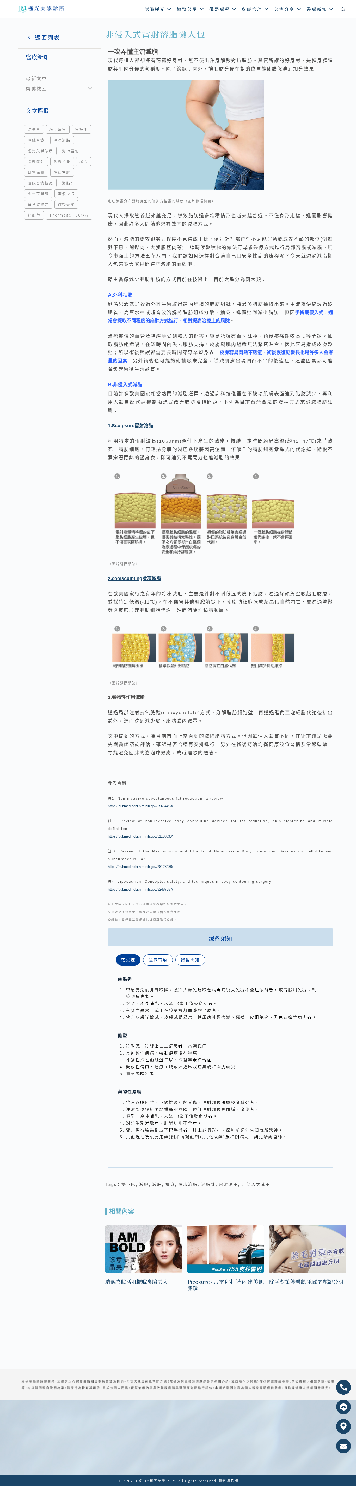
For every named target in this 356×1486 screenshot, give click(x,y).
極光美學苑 (38, 193)
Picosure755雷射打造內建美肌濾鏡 (225, 1285)
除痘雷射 (62, 172)
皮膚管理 (252, 9)
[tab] (128, 959)
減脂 (157, 1184)
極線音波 (36, 140)
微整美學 (187, 9)
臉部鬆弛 (36, 161)
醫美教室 (36, 88)
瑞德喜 (34, 129)
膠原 (83, 161)
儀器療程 (219, 9)
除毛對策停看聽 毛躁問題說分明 (306, 1281)
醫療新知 (316, 9)
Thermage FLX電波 (69, 215)
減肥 (144, 1184)
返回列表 (47, 37)
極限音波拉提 (40, 182)
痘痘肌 (81, 129)
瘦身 (170, 1184)
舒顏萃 (34, 215)
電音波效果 (38, 204)
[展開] (90, 88)
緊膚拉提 (62, 161)
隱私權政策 (229, 1480)
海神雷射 (70, 150)
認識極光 (154, 9)
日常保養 (36, 172)
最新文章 (36, 78)
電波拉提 (66, 193)
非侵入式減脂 (256, 1184)
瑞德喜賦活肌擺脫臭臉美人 (136, 1281)
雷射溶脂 (228, 1184)
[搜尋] (343, 9)
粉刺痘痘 (57, 129)
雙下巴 (128, 1184)
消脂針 (68, 182)
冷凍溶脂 (62, 140)
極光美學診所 (40, 150)
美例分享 (284, 9)
